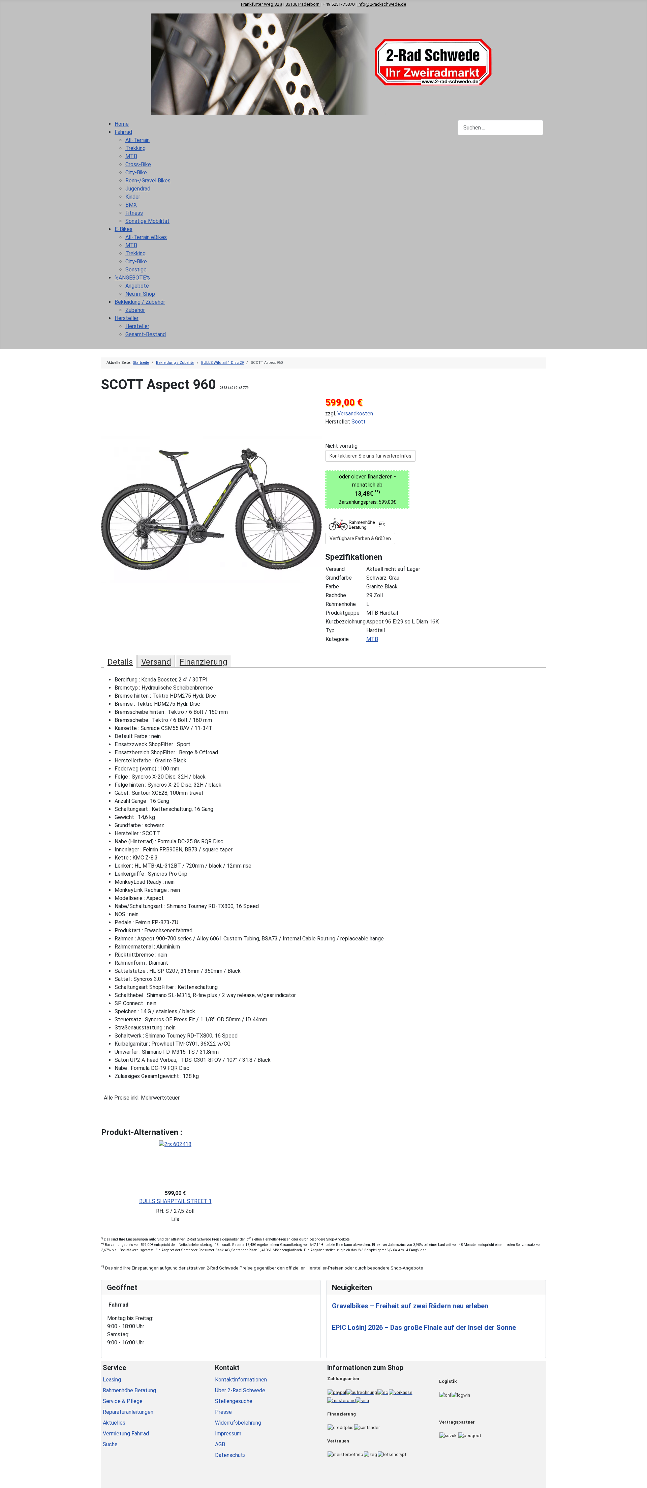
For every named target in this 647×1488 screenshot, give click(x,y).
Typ (330, 630)
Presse (223, 1412)
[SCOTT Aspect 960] (211, 509)
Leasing (112, 1379)
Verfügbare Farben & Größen (360, 538)
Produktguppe (343, 613)
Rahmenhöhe (341, 604)
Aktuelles (114, 1423)
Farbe (332, 586)
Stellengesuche (233, 1401)
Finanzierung (203, 662)
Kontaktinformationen (241, 1379)
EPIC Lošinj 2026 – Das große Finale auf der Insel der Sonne (424, 1327)
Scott (358, 421)
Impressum (228, 1433)
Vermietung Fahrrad (126, 1433)
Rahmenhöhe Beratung (129, 1390)
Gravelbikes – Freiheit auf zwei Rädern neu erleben (410, 1306)
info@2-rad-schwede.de (382, 4)
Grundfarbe (339, 578)
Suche (110, 1444)
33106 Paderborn (302, 4)
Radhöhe (336, 595)
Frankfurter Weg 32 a (261, 4)
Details (120, 662)
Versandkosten (355, 413)
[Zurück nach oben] (639, 1480)
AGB (220, 1444)
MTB (372, 639)
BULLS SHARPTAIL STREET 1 (175, 1201)
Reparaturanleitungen (128, 1412)
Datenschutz (230, 1455)
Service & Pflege (123, 1401)
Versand (335, 569)
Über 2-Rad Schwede (240, 1390)
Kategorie (337, 639)
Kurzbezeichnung (346, 621)
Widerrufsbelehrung (238, 1423)
